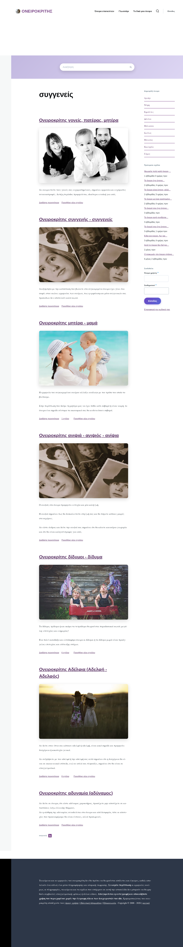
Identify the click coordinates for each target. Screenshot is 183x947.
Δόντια (147, 118)
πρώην (147, 97)
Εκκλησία (149, 146)
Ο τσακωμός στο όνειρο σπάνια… (159, 254)
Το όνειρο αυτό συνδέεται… (156, 217)
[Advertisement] (91, 36)
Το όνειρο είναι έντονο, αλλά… (157, 190)
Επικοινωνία (109, 902)
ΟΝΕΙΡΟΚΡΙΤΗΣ (37, 11)
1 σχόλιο (65, 419)
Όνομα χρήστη (150, 273)
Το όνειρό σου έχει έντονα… (156, 208)
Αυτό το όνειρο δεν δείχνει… (156, 245)
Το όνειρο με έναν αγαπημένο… (158, 199)
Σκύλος (148, 132)
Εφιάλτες (149, 111)
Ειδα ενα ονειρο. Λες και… (155, 236)
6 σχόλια (65, 653)
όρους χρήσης (72, 902)
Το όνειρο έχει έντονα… (154, 181)
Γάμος (147, 153)
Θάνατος (148, 139)
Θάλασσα (149, 125)
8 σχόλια (65, 776)
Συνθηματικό (149, 285)
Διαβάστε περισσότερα (49, 203)
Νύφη (147, 104)
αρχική (146, 902)
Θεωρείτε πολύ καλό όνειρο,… (157, 171)
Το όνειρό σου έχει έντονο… (156, 227)
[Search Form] (157, 11)
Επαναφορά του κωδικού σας (157, 309)
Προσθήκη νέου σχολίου (72, 203)
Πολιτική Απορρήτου (91, 902)
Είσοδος (171, 11)
